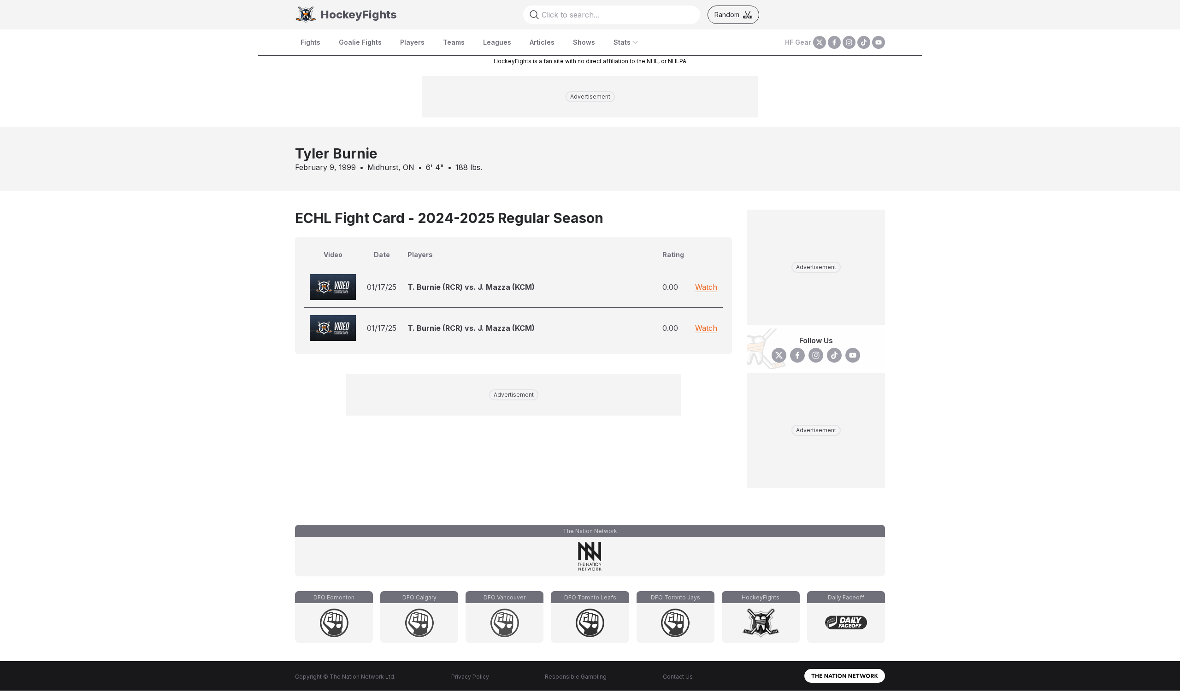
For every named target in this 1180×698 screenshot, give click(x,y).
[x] (819, 42)
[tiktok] (863, 42)
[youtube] (878, 42)
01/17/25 (381, 287)
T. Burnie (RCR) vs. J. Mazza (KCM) (471, 287)
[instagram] (849, 42)
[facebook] (834, 42)
